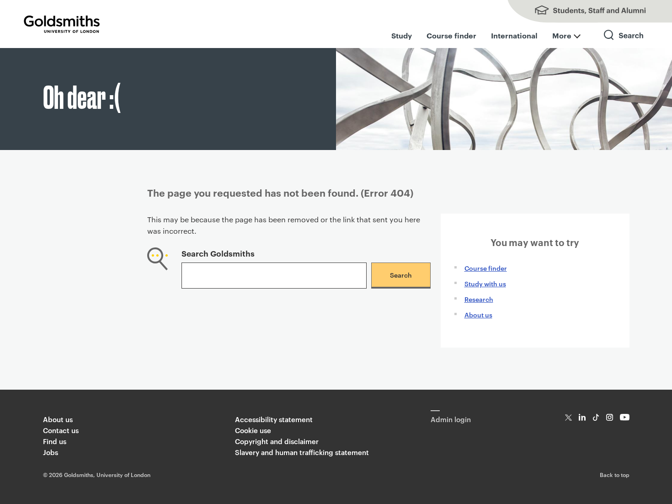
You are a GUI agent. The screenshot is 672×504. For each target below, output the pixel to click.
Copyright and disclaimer (277, 441)
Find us (54, 441)
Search (624, 43)
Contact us (61, 430)
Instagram (609, 417)
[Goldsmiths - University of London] (62, 24)
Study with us (485, 283)
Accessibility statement (274, 419)
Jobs (50, 452)
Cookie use (253, 430)
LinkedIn (582, 417)
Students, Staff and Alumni (580, 11)
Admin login (451, 419)
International (514, 35)
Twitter (568, 417)
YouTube (624, 417)
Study (401, 35)
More (561, 35)
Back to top (614, 474)
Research (478, 299)
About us (478, 314)
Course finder (451, 35)
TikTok (595, 417)
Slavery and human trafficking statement (302, 452)
